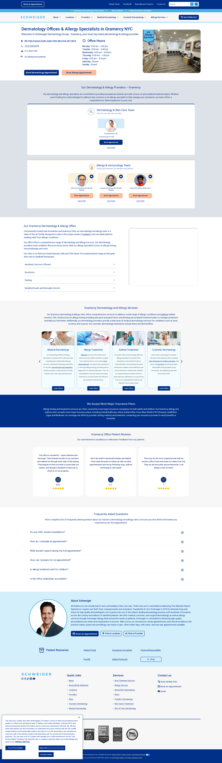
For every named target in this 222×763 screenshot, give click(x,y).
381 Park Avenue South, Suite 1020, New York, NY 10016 (50, 41)
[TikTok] (28, 678)
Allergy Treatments (93, 349)
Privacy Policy (116, 754)
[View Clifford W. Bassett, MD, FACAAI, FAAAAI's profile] (82, 180)
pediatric (87, 234)
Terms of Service (132, 758)
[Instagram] (22, 678)
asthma (164, 314)
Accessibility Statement (78, 685)
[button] (40, 361)
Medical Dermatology (106, 17)
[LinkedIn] (31, 678)
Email (163, 691)
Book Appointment (111, 142)
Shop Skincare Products (144, 4)
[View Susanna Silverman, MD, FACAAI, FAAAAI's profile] (111, 180)
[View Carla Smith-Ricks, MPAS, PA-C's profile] (140, 180)
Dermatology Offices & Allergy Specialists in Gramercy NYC (77, 28)
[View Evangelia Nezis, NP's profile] (111, 126)
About (55, 17)
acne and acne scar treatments (62, 367)
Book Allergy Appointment (79, 72)
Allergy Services (158, 17)
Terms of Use (126, 754)
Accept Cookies (46, 754)
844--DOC (189, 17)
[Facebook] (25, 678)
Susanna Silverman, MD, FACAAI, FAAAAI (111, 189)
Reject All (52, 748)
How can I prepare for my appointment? (50, 560)
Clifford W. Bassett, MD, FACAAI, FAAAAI (82, 189)
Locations (70, 17)
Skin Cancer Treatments (124, 704)
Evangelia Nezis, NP (111, 133)
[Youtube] (34, 678)
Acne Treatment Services (125, 681)
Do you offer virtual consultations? (47, 532)
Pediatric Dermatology (124, 699)
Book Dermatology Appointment (41, 72)
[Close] (79, 717)
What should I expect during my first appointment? (55, 550)
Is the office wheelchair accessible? (48, 578)
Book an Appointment (32, 4)
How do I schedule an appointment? (48, 541)
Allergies (84, 355)
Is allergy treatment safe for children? (49, 569)
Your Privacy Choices (139, 754)
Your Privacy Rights (15, 748)
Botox (117, 694)
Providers (85, 17)
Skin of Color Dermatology (125, 708)
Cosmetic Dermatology (133, 17)
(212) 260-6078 (32, 46)
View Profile (111, 148)
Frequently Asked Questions (111, 514)
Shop (152, 659)
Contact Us (161, 4)
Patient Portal (114, 4)
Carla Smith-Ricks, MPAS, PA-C (140, 188)
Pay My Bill (127, 4)
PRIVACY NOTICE (22, 742)
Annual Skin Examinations (125, 690)
